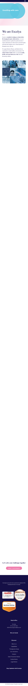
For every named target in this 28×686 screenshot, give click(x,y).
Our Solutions (14, 651)
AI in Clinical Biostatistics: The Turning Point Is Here (14, 511)
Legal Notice (14, 661)
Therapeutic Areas (14, 649)
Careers (14, 654)
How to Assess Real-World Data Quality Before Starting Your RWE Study (14, 485)
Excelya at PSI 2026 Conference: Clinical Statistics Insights (14, 537)
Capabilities (14, 646)
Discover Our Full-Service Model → (14, 240)
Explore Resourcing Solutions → (14, 311)
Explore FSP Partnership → (14, 275)
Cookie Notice (14, 659)
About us (14, 644)
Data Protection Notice (14, 656)
